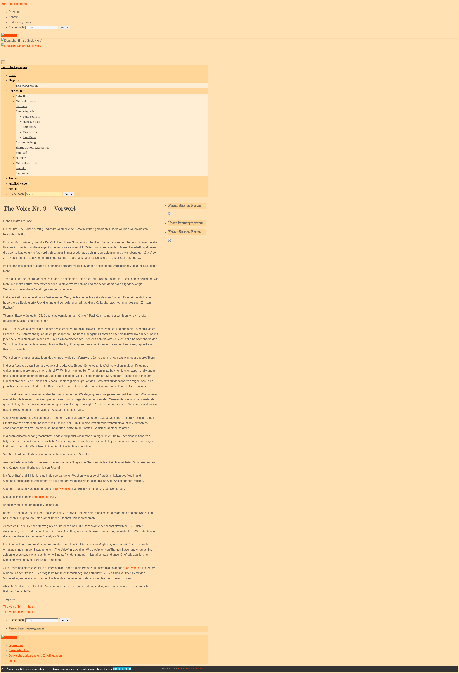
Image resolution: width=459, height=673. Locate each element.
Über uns (14, 11)
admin (12, 660)
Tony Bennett (63, 488)
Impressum (16, 645)
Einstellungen (122, 668)
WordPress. (197, 668)
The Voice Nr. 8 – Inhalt (18, 606)
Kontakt (13, 17)
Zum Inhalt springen (14, 3)
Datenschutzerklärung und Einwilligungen (35, 655)
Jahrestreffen (133, 567)
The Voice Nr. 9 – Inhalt (18, 611)
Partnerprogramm (20, 22)
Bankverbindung (19, 650)
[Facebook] (9, 35)
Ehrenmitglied (40, 496)
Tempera (183, 668)
